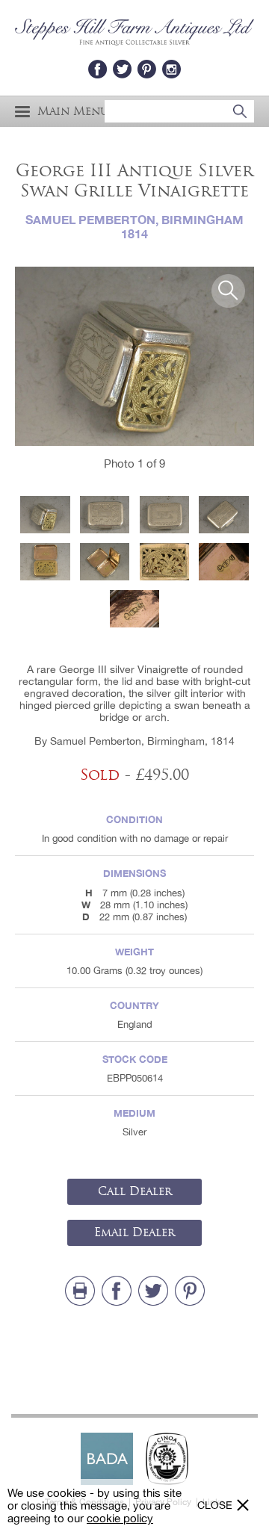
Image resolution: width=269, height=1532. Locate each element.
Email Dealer (134, 1232)
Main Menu (72, 111)
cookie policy (120, 1518)
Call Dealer (135, 1191)
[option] (134, 356)
